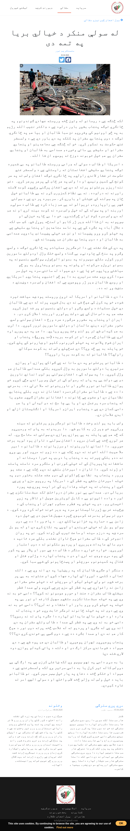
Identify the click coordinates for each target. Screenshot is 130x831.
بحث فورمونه (58, 812)
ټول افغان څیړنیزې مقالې (102, 20)
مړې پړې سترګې (109, 705)
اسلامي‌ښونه (69, 808)
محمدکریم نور (65, 50)
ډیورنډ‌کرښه (49, 808)
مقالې (64, 7)
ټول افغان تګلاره (58, 816)
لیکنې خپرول (19, 7)
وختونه (55, 705)
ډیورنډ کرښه (44, 7)
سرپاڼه (81, 7)
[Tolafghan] (117, 7)
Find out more (65, 827)
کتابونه (77, 812)
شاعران (79, 816)
